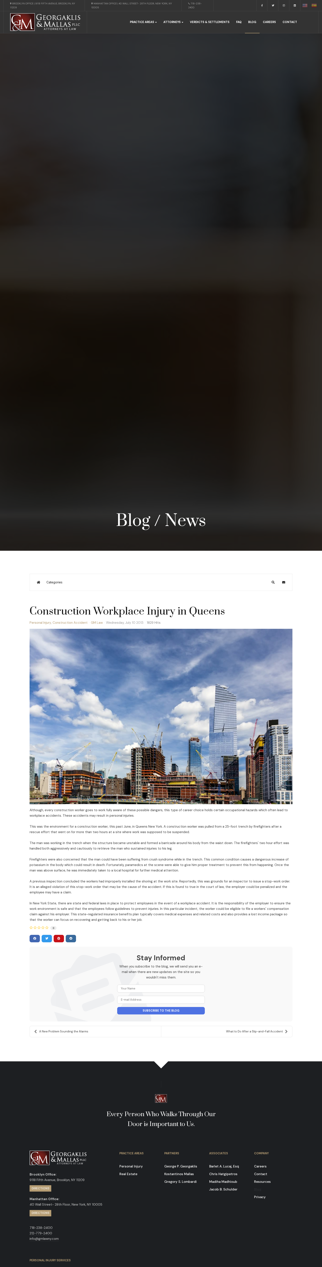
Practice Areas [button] (142, 22)
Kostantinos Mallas (179, 1174)
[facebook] (262, 5)
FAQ (239, 22)
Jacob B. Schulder (223, 1189)
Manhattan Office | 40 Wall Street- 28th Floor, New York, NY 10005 (131, 5)
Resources (262, 1182)
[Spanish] (314, 5)
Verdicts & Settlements (210, 22)
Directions (41, 1188)
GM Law (97, 622)
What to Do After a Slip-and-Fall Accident (254, 1031)
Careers (269, 22)
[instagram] (283, 5)
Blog (252, 22)
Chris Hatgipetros (223, 1174)
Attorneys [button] (172, 22)
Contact (290, 22)
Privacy (260, 1197)
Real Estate (128, 1174)
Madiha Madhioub (223, 1182)
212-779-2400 (41, 1233)
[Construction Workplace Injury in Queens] (161, 716)
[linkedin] (294, 5)
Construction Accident (70, 622)
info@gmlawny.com (44, 1239)
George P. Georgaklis (180, 1166)
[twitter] (272, 5)
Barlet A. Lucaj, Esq (224, 1166)
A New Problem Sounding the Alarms (63, 1031)
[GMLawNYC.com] (45, 22)
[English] (305, 5)
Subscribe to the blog (161, 1010)
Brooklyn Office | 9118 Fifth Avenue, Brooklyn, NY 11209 (42, 5)
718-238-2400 (195, 5)
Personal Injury (40, 622)
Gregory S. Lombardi (180, 1182)
